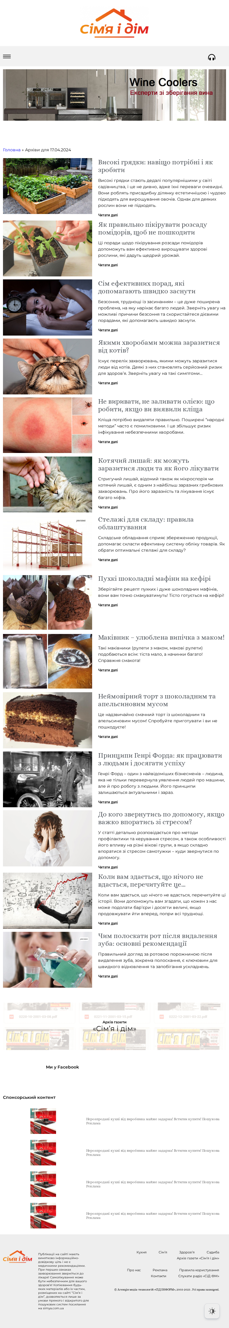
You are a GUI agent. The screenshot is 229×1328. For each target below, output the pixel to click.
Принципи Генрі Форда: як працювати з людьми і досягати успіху (160, 759)
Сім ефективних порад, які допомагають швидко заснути (147, 287)
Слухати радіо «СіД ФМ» (198, 1276)
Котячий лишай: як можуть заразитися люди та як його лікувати (158, 464)
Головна (12, 149)
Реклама (160, 1270)
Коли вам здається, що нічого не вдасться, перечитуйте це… (150, 880)
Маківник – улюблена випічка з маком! (161, 637)
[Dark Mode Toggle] (212, 1311)
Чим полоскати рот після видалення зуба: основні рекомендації (157, 939)
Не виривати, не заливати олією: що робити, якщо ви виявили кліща (156, 405)
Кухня (142, 1252)
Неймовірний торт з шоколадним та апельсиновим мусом (157, 700)
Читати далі (108, 215)
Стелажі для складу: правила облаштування (146, 523)
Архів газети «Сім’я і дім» (198, 1258)
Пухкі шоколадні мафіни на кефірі (154, 578)
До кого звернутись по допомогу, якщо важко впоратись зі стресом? (161, 818)
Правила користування (199, 1270)
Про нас (134, 1270)
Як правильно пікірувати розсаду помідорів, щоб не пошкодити (152, 228)
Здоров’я (187, 1252)
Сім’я (163, 1252)
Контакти (158, 1276)
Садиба (213, 1252)
